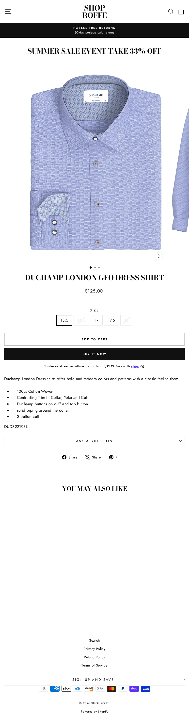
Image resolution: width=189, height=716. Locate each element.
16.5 (81, 320)
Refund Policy (94, 657)
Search (94, 640)
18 (126, 320)
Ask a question (94, 441)
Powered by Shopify (94, 711)
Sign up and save (93, 679)
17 (97, 320)
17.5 (111, 320)
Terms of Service (94, 665)
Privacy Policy (95, 648)
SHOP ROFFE (94, 11)
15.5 (64, 320)
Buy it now (95, 354)
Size (94, 310)
